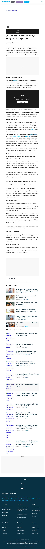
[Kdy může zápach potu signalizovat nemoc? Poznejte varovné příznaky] (10, 311)
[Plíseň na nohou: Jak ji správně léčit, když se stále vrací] (10, 297)
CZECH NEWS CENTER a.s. (26, 539)
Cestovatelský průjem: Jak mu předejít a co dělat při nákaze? (27, 317)
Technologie (20, 522)
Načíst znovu (22, 102)
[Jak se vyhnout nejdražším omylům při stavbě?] (10, 387)
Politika (33, 504)
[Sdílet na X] (9, 279)
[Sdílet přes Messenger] (14, 279)
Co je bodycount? (5, 515)
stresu (31, 134)
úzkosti (35, 134)
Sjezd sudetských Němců (36, 510)
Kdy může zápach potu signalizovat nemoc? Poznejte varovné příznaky (26, 310)
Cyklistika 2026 (4, 535)
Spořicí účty (33, 527)
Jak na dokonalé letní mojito (21, 517)
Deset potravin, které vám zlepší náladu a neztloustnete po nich (27, 375)
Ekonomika (34, 522)
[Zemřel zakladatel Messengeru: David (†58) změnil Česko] (10, 337)
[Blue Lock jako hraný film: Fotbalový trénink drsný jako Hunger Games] (10, 397)
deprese (33, 129)
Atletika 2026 (4, 533)
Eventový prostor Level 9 (11, 500)
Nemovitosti (8, 498)
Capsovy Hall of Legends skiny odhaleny (24, 345)
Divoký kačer (34, 516)
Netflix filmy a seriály (20, 533)
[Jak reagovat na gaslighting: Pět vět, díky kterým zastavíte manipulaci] (10, 354)
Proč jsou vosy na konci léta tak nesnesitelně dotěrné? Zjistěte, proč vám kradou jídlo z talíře (26, 363)
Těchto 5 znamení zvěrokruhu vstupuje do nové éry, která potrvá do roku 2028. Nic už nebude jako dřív (27, 442)
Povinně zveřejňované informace (31, 546)
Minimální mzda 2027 (35, 532)
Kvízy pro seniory (5, 512)
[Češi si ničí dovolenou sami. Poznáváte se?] (10, 324)
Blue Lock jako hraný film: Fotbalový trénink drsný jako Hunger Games (26, 394)
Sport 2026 (5, 522)
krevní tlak (27, 136)
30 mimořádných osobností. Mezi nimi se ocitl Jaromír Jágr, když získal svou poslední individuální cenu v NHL (27, 427)
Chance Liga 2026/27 (21, 500)
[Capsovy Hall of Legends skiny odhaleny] (10, 346)
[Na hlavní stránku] (6, 2)
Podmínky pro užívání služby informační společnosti (29, 543)
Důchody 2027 (34, 530)
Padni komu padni (34, 513)
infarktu (18, 136)
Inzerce (21, 479)
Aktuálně (4, 504)
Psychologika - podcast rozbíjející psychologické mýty (21, 498)
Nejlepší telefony (19, 527)
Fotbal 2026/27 (4, 527)
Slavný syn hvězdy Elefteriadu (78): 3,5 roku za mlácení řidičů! (27, 405)
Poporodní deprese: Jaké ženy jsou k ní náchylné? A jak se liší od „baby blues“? (27, 290)
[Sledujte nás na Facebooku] (21, 484)
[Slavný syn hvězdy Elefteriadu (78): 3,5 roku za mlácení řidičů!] (10, 406)
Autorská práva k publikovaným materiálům (14, 543)
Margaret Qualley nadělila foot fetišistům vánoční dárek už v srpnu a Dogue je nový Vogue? (26, 414)
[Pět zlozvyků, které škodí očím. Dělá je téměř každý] (10, 304)
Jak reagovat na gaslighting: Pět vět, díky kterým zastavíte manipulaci (26, 352)
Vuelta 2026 (28, 500)
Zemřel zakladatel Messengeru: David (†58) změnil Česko (26, 334)
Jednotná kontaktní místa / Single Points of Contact (17, 546)
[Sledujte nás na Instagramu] (24, 484)
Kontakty (16, 479)
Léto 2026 (19, 504)
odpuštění (15, 80)
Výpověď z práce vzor (35, 515)
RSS (25, 479)
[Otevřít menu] (42, 2)
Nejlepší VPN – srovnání (21, 532)
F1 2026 (3, 532)
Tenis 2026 (4, 530)
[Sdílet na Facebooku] (7, 279)
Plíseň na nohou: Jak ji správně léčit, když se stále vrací (26, 296)
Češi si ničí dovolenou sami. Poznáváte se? (27, 323)
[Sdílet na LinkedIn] (12, 279)
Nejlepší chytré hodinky (20, 530)
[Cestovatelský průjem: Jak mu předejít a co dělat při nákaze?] (10, 317)
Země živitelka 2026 (35, 533)
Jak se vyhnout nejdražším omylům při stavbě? (27, 385)
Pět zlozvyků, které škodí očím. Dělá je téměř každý (27, 303)
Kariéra (29, 479)
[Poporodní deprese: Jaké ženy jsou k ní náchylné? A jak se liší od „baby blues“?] (10, 290)
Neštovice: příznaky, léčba (6, 509)
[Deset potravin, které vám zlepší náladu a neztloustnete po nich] (10, 377)
